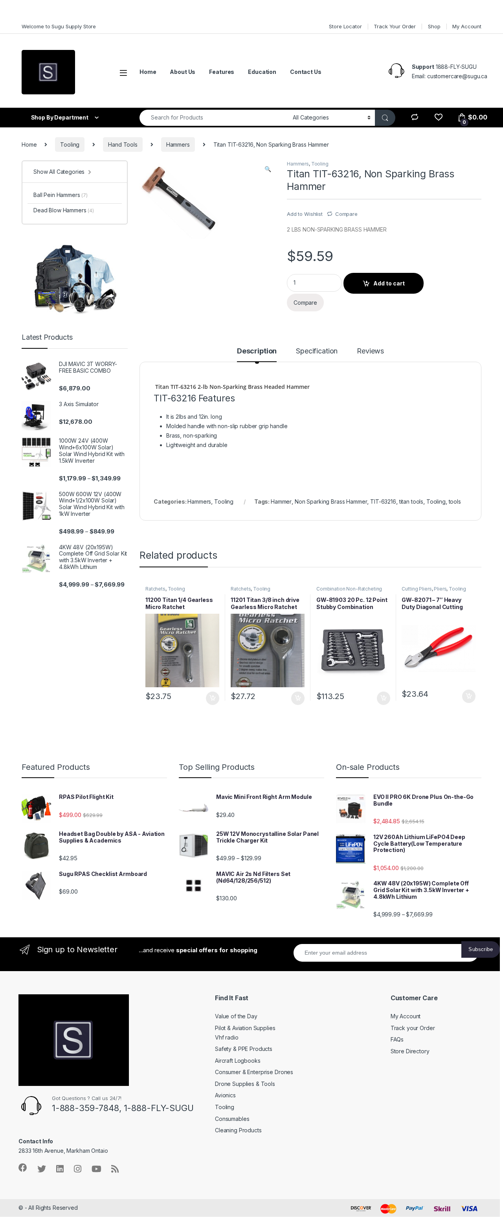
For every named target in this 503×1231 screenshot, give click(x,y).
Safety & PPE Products (243, 1048)
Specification (317, 351)
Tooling (69, 144)
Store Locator (345, 26)
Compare (346, 214)
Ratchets (155, 589)
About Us (182, 71)
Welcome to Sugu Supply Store (59, 26)
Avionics (225, 1095)
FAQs (397, 1039)
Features (221, 71)
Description (257, 351)
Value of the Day (236, 1016)
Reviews (370, 351)
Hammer (281, 501)
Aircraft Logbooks (238, 1060)
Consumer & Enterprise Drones (254, 1072)
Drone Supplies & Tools (245, 1083)
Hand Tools (123, 144)
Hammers (178, 144)
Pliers (440, 589)
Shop (434, 26)
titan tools (411, 501)
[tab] (257, 355)
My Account (466, 26)
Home (148, 71)
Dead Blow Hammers (63, 210)
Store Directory (410, 1051)
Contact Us (305, 71)
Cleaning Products (238, 1130)
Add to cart (389, 283)
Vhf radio (227, 1037)
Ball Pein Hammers (60, 194)
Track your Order (413, 1028)
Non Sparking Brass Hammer (331, 501)
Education (262, 71)
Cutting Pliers (416, 589)
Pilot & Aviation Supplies (245, 1028)
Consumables (232, 1118)
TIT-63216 (383, 501)
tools (455, 501)
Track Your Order (395, 26)
